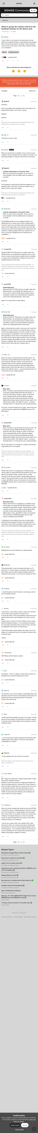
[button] (2, 11)
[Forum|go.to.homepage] (15, 10)
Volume (4, 52)
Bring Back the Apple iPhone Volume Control (14, 853)
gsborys (6, 37)
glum (5, 670)
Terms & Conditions (7, 917)
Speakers (5, 20)
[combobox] (19, 15)
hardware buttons (13, 52)
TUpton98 (7, 734)
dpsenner (6, 690)
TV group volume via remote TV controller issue (15, 903)
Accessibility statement (30, 917)
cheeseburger (8, 652)
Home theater (5, 900)
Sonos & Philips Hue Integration (11, 890)
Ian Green (7, 547)
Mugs (5, 714)
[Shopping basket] (34, 3)
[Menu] (3, 3)
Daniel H (6, 101)
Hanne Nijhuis (8, 773)
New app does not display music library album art (16, 880)
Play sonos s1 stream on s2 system (12, 858)
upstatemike (7, 249)
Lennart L (6, 385)
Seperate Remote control (8, 875)
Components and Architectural (9, 872)
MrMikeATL (7, 565)
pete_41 (6, 135)
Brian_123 (7, 354)
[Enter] (3, 15)
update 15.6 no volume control (10, 863)
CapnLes (6, 753)
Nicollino (6, 608)
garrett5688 (7, 284)
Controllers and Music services (10, 855)
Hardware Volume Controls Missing (12, 885)
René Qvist (7, 209)
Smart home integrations (8, 893)
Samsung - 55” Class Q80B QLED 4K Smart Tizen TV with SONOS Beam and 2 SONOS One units (18, 896)
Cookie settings (18, 917)
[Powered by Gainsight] (19, 913)
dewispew (6, 588)
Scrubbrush (7, 805)
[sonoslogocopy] (19, 3)
